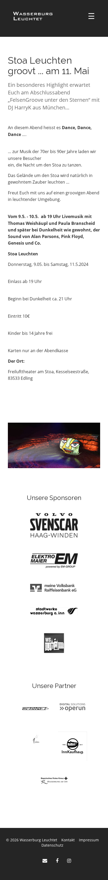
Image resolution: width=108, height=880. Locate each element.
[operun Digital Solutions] (72, 706)
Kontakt (68, 839)
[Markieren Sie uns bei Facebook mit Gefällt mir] (58, 860)
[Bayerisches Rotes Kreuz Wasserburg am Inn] (54, 780)
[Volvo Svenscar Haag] (54, 525)
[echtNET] (35, 708)
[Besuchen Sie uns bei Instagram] (69, 860)
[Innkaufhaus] (72, 745)
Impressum (89, 839)
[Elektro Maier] (54, 560)
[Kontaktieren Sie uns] (45, 860)
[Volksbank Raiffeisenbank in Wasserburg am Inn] (54, 587)
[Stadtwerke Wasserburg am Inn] (54, 611)
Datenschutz (52, 845)
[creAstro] (35, 738)
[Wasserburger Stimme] (54, 642)
